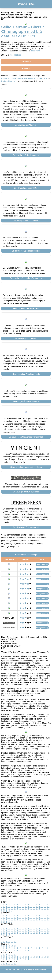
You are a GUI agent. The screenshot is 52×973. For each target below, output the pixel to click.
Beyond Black (26, 4)
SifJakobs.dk (42, 78)
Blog (20, 969)
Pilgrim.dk (5, 78)
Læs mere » (26, 61)
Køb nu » (26, 69)
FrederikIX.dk (30, 78)
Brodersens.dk (17, 78)
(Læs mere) (35, 51)
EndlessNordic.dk (8, 81)
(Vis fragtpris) (15, 55)
